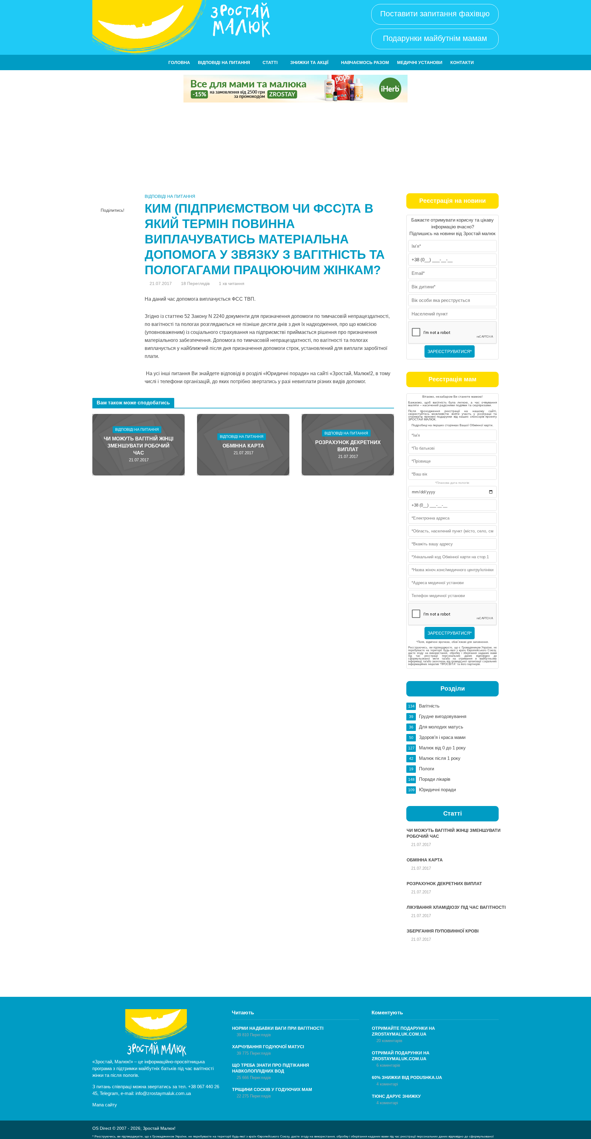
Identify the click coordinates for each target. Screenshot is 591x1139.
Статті (270, 62)
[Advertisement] (295, 149)
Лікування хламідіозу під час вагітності (456, 907)
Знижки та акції (309, 62)
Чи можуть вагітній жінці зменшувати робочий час (138, 445)
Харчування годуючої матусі (268, 1046)
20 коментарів (389, 1040)
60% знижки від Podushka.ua (407, 1077)
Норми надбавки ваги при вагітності (278, 1028)
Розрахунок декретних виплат (348, 446)
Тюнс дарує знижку (396, 1096)
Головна (179, 62)
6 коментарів (388, 1065)
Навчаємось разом (365, 62)
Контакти (462, 62)
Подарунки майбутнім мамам (435, 38)
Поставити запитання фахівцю (435, 13)
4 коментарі (387, 1084)
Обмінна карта (243, 445)
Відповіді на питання (224, 62)
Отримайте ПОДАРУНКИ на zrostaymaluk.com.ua (403, 1031)
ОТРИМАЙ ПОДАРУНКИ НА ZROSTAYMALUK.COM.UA (400, 1055)
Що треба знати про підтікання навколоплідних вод (270, 1068)
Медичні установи (419, 62)
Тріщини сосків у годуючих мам (272, 1089)
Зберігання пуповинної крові (443, 930)
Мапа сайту (104, 1104)
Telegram (109, 1093)
